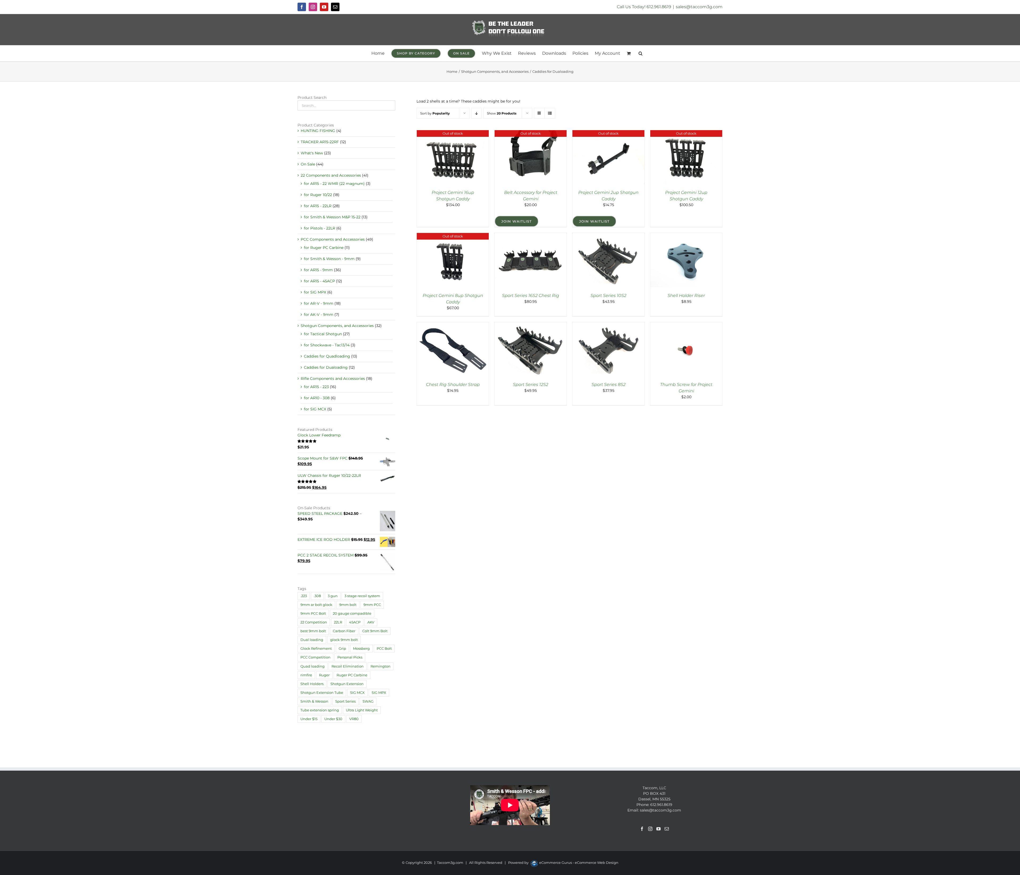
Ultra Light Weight (362, 710)
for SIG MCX (315, 409)
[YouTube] (658, 829)
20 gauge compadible (352, 613)
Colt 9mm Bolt (375, 631)
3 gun (333, 596)
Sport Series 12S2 (530, 384)
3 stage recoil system (362, 596)
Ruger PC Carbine (352, 675)
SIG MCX (357, 693)
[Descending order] (476, 113)
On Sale (308, 164)
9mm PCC (372, 605)
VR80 (354, 719)
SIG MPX (379, 693)
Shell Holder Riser (686, 295)
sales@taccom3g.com (699, 6)
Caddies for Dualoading (326, 367)
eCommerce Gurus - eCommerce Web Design (578, 862)
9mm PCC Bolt (313, 613)
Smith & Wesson (314, 701)
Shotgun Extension (347, 684)
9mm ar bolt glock (316, 605)
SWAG (368, 701)
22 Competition (313, 622)
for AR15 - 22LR (318, 205)
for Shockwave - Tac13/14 (327, 345)
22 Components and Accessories (331, 175)
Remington (380, 666)
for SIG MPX (315, 292)
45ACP (354, 622)
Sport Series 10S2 (608, 295)
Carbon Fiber (344, 631)
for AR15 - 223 (316, 386)
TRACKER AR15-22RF (320, 141)
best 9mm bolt (313, 631)
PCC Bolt (384, 649)
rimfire (306, 675)
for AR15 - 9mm (318, 269)
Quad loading (312, 666)
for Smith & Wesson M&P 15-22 (332, 217)
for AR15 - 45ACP (319, 281)
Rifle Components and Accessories (333, 378)
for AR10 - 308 (317, 398)
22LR (338, 622)
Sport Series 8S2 (609, 384)
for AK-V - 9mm (318, 314)
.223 (303, 596)
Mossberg (361, 649)
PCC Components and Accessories (333, 239)
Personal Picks (349, 657)
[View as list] (550, 113)
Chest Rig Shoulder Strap (453, 384)
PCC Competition (315, 657)
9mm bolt (347, 605)
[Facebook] (642, 829)
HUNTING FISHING (318, 130)
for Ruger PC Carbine (323, 247)
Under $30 (333, 719)
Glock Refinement (316, 649)
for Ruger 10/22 (318, 194)
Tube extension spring (319, 710)
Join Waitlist (516, 221)
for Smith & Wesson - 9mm (329, 258)
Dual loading (311, 640)
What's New (312, 153)
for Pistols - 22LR (319, 228)
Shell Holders (312, 684)
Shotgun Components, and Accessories (337, 325)
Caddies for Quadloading (327, 356)
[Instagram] (650, 829)
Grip (342, 649)
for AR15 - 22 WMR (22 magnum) (334, 183)
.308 (317, 596)
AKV (370, 622)
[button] (641, 53)
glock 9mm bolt (344, 640)
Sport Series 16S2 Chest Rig (530, 295)
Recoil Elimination (348, 666)
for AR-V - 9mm (318, 303)
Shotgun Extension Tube (321, 693)
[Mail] (667, 829)
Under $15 (308, 719)
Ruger (324, 675)
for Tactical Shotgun (323, 334)
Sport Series (345, 701)
